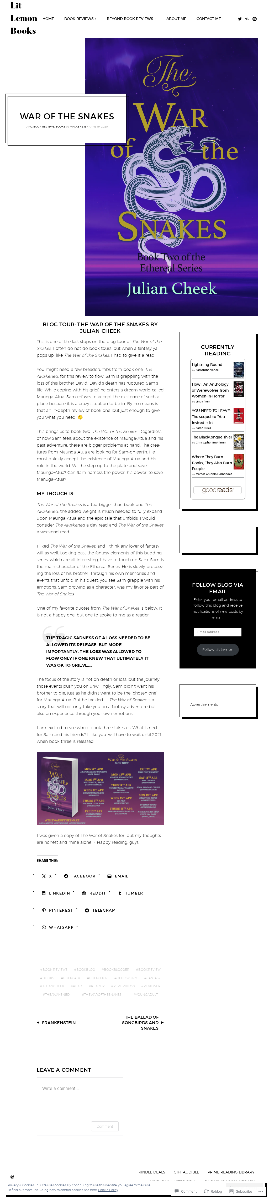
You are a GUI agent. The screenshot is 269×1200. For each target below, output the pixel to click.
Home (48, 18)
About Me (176, 18)
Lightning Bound (207, 364)
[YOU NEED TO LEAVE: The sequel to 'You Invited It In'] (239, 423)
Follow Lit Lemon (217, 649)
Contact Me (209, 18)
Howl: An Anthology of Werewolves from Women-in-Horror (210, 390)
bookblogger (116, 970)
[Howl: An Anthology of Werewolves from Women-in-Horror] (239, 395)
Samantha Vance (207, 370)
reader (98, 986)
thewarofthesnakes (102, 995)
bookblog (85, 970)
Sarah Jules (203, 428)
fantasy (153, 978)
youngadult (147, 995)
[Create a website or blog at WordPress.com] (12, 1177)
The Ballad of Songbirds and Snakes (140, 1022)
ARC (29, 126)
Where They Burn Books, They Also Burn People (212, 463)
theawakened (57, 995)
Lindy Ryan (203, 401)
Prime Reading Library (231, 1172)
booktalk (71, 978)
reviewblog (124, 986)
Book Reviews (79, 18)
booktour (98, 978)
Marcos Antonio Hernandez (214, 474)
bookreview (149, 970)
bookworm (127, 978)
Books (60, 126)
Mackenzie (78, 126)
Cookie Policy (108, 1190)
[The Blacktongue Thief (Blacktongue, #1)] (239, 448)
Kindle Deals (152, 1172)
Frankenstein (59, 1022)
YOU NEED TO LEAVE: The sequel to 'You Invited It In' (211, 416)
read (77, 986)
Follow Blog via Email (218, 588)
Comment (105, 1126)
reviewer (152, 986)
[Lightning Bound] (239, 376)
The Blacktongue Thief (212, 437)
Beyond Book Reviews (130, 18)
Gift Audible (186, 1172)
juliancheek (53, 986)
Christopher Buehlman (211, 442)
